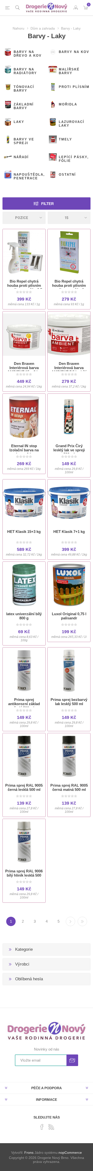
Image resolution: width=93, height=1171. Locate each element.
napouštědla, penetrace (29, 176)
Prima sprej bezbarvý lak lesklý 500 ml (69, 701)
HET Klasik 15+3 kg (24, 531)
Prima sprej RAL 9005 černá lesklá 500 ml (24, 787)
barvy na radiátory (25, 71)
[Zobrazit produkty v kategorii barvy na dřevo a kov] (7, 52)
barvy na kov (74, 52)
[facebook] (42, 1127)
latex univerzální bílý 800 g (24, 616)
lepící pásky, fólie (74, 159)
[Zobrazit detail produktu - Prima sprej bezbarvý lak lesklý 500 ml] (69, 670)
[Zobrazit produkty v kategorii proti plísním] (52, 87)
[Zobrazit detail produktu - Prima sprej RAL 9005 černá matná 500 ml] (69, 756)
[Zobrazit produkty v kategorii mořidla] (52, 104)
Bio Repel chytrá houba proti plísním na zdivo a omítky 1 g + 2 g (69, 287)
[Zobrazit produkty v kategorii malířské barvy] (52, 69)
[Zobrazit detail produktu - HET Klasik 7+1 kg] (69, 502)
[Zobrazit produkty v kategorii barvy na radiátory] (7, 69)
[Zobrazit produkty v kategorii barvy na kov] (52, 52)
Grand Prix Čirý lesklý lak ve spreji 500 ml (69, 450)
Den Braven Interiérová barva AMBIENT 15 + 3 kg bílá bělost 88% (24, 369)
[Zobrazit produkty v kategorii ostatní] (52, 175)
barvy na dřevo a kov (28, 53)
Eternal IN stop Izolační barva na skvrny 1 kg (24, 450)
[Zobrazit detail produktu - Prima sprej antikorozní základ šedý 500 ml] (24, 670)
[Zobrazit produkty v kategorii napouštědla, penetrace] (7, 175)
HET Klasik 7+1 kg (69, 531)
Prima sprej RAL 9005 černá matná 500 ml (69, 787)
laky (19, 122)
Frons (28, 1152)
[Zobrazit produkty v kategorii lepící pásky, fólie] (52, 157)
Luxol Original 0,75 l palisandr (69, 616)
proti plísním (74, 87)
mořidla (68, 104)
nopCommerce (70, 1152)
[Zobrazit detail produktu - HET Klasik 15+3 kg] (24, 502)
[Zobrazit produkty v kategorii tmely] (52, 139)
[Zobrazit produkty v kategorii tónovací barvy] (7, 87)
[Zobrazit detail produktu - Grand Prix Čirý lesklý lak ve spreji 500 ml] (69, 417)
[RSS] (51, 1127)
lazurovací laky (71, 123)
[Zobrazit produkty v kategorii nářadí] (7, 157)
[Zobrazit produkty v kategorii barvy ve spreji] (7, 139)
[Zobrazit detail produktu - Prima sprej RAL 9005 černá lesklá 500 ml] (24, 756)
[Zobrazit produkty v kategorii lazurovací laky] (52, 122)
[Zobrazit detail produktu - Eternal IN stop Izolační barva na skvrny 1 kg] (24, 417)
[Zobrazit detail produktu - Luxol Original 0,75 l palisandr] (69, 585)
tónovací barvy (24, 88)
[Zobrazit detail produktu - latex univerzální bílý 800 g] (24, 585)
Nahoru (18, 28)
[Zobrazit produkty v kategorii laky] (7, 122)
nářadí (21, 157)
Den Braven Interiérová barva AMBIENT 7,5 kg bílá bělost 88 (69, 369)
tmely (65, 139)
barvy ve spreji (24, 141)
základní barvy (24, 106)
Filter (47, 204)
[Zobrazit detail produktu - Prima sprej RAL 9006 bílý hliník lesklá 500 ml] (24, 842)
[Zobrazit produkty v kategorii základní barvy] (7, 104)
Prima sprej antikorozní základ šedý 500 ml (24, 703)
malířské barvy (69, 71)
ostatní (67, 174)
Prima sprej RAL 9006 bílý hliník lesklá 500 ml (24, 875)
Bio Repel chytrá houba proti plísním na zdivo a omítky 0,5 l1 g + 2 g (24, 287)
